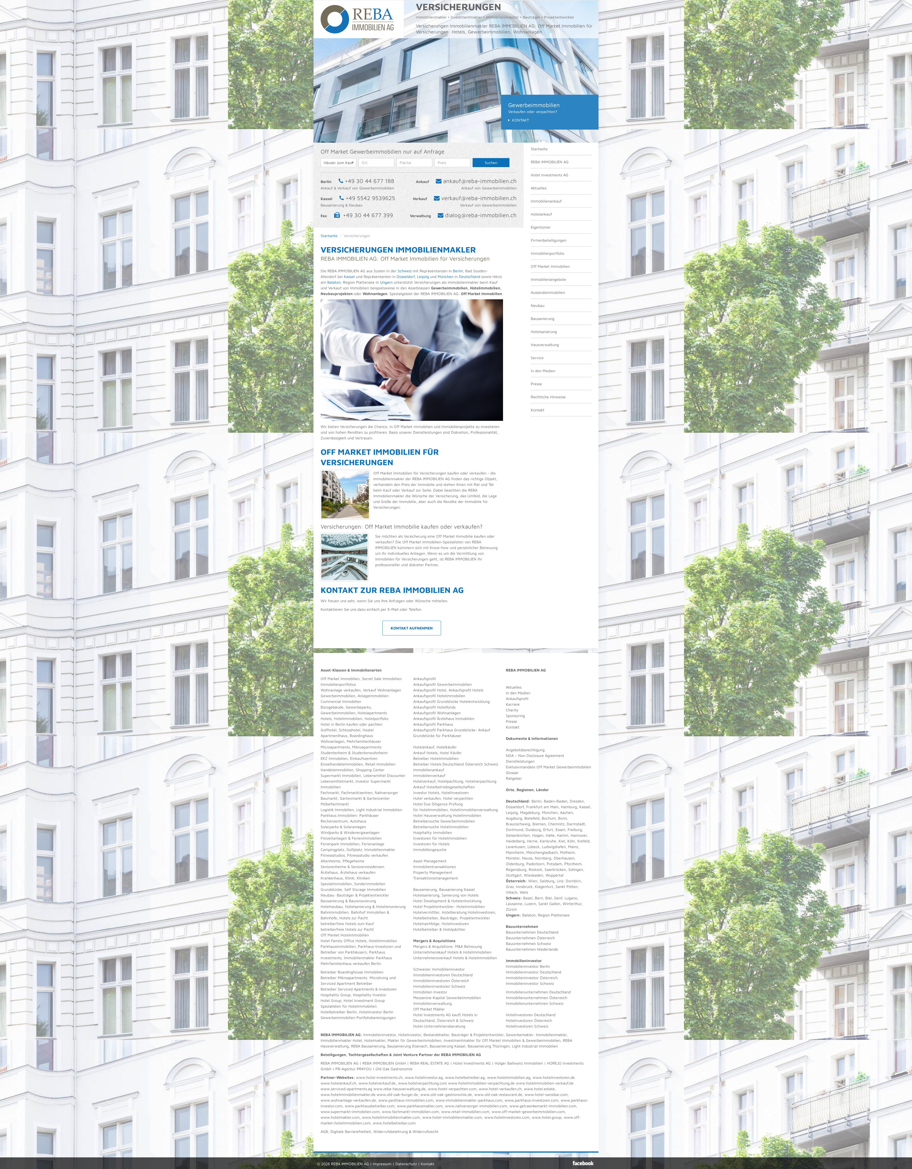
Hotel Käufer (451, 753)
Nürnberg (543, 858)
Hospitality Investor (369, 995)
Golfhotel (329, 730)
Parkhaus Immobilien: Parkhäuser (350, 815)
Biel (548, 898)
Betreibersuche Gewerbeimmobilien (444, 821)
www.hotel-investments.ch (379, 1077)
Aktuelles (538, 188)
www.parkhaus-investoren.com (531, 1100)
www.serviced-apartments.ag (346, 1089)
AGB (324, 1131)
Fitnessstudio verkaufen (367, 855)
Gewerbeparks (358, 707)
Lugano (571, 898)
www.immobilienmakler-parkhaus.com (469, 1100)
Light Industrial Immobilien (379, 810)
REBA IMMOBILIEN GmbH (384, 1063)
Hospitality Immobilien (432, 832)
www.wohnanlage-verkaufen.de (348, 1100)
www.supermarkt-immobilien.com (350, 1111)
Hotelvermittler (426, 912)
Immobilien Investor (430, 992)
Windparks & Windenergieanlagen (350, 832)
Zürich (511, 909)
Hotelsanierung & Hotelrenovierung (375, 906)
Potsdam (554, 864)
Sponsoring (515, 716)
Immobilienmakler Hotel (341, 1040)
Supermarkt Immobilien (341, 775)
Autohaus (358, 821)
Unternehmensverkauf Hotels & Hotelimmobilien (455, 958)
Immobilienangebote (548, 279)
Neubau (537, 305)
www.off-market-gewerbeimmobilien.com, (529, 1111)
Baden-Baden (555, 801)
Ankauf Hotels (425, 753)
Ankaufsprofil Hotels (466, 690)
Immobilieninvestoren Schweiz (439, 986)
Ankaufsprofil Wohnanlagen (437, 713)
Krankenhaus (332, 878)
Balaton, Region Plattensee (546, 915)
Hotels (326, 718)
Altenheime (330, 861)
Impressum (382, 1164)
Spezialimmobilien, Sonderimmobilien (353, 884)
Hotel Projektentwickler (433, 906)
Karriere (513, 704)
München (445, 276)
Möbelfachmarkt (335, 804)
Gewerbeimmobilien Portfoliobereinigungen (358, 1017)
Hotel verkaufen (427, 798)
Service (537, 358)
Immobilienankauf (546, 201)
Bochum (549, 818)
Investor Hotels (426, 792)
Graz (510, 886)
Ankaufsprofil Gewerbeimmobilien (442, 684)
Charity (512, 710)
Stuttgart (514, 875)
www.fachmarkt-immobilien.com (410, 1111)
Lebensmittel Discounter (384, 775)
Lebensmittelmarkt (337, 781)
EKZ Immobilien (334, 758)
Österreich (515, 881)
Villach (511, 892)
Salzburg (547, 881)
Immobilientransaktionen (434, 866)
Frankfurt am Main (542, 807)
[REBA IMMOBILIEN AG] (357, 19)
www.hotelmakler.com (340, 1117)
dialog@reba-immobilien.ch (481, 215)
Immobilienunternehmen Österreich (536, 997)
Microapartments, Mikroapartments (351, 747)
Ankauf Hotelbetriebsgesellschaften (444, 787)
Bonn (562, 818)
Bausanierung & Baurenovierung (348, 901)
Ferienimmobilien (367, 838)
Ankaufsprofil (424, 678)
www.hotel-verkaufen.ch (500, 1089)
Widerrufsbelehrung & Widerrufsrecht (405, 1131)
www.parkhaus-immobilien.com (405, 1100)
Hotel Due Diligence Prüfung (438, 804)
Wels (524, 892)
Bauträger (345, 895)
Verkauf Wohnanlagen (382, 690)
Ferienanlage (373, 844)
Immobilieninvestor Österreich (532, 978)
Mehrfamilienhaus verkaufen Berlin (351, 963)
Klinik (349, 878)
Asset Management (429, 861)
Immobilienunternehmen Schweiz (534, 1003)
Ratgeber (514, 778)
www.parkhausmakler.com (420, 1106)
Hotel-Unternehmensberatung (439, 1026)
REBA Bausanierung (368, 1046)
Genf (558, 898)
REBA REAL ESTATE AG (429, 1063)
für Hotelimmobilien (430, 810)
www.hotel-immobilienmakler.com (452, 1117)
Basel (527, 898)
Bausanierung (542, 318)
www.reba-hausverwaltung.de (399, 1089)
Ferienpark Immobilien (340, 844)
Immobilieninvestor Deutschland (533, 972)
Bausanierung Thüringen (489, 1046)
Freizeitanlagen (334, 838)
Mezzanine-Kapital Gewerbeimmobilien (447, 997)
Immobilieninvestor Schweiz (530, 983)
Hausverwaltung (545, 345)
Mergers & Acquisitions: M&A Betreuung (447, 946)
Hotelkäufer (447, 747)
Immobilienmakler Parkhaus (368, 958)
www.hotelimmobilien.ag (508, 1077)
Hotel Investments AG (549, 175)
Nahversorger (386, 792)
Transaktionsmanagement (435, 878)
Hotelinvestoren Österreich (529, 1020)
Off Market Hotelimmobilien (345, 935)
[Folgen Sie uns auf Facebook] (583, 1163)
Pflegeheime (353, 861)
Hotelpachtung (450, 781)
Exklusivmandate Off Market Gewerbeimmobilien (548, 767)
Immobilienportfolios (338, 684)
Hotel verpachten (458, 798)
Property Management (432, 872)
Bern (539, 898)
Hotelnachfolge (426, 923)
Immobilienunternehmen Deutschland (538, 992)
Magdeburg (530, 812)
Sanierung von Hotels (460, 895)
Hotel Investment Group (364, 1000)
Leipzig (423, 276)
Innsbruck (524, 886)
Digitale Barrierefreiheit (350, 1131)
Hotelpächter (454, 929)
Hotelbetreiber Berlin (339, 1012)
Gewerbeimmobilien (338, 696)
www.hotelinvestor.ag (424, 1077)
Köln (571, 841)
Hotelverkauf (424, 781)
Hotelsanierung (544, 331)
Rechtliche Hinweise (548, 397)
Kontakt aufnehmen (412, 628)
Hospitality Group (336, 995)
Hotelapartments (372, 713)
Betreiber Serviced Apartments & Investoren (359, 989)
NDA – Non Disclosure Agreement (535, 755)
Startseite (539, 149)
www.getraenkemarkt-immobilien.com (542, 1106)
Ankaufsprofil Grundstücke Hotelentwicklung (451, 701)
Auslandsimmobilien (548, 292)
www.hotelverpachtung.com (422, 1083)
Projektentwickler (374, 895)
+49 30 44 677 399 (368, 215)
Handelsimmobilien (337, 770)
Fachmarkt (330, 792)
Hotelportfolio (376, 718)
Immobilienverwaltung (432, 1003)
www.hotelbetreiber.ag (465, 1077)
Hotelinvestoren (455, 792)
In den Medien (543, 371)
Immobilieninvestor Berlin (528, 966)
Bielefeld (531, 818)
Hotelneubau (332, 906)
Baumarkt (329, 798)
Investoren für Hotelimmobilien (440, 838)
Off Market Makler (429, 1009)
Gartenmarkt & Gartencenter (365, 798)
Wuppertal (555, 875)
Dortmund (514, 829)
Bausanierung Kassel (457, 889)
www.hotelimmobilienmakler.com (391, 1117)
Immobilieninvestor (379, 1035)
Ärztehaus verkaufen (357, 872)
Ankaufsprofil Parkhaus (433, 724)
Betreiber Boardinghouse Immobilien (352, 972)
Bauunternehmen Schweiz (528, 943)
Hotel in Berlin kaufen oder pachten (351, 724)
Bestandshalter (436, 1035)
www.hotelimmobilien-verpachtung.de (481, 1083)
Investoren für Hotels (431, 844)
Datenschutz (406, 1164)
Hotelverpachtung (481, 781)
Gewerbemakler (519, 1035)
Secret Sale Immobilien (382, 678)
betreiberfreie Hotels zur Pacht (347, 929)
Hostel (368, 730)
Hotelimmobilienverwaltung (474, 810)
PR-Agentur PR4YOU (353, 1069)
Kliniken (363, 878)
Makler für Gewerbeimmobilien (414, 1040)
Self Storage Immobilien (365, 889)
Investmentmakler (459, 1040)
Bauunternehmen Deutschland (532, 932)
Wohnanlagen (332, 741)
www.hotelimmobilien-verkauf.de (545, 1083)
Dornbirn (573, 881)
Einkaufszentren (363, 758)
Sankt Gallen (549, 903)
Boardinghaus (361, 735)
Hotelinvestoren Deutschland (531, 1015)
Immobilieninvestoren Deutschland (443, 975)
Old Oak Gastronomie (394, 1069)
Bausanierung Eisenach (407, 1046)
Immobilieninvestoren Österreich (441, 980)
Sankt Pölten (567, 886)
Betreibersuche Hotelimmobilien (441, 827)
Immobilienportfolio (547, 253)
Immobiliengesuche (429, 849)
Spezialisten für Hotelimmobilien (349, 1006)
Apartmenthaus (334, 735)
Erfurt (548, 829)
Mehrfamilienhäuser (364, 741)
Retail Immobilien (380, 764)
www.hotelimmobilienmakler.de (348, 1094)
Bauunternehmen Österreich (530, 938)
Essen (560, 829)
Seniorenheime (333, 866)
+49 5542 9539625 (370, 198)
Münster (513, 858)
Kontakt (520, 120)
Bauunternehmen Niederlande (532, 949)
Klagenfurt (544, 886)
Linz (560, 881)
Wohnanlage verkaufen (341, 690)
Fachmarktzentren (356, 792)
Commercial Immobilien (341, 701)
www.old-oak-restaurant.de (498, 1094)
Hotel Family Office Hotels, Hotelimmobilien (359, 941)
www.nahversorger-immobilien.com (476, 1106)
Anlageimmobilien (373, 696)
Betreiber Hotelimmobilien (436, 758)
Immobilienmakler (551, 1035)
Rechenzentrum (334, 821)
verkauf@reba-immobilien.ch (479, 198)
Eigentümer (541, 227)
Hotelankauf (541, 214)
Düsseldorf (406, 276)
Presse (536, 384)
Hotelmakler (374, 1040)
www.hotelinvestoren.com (506, 1117)
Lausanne (514, 903)
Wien (532, 881)
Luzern (530, 903)
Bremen (539, 824)
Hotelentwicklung (466, 901)
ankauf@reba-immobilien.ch (480, 181)
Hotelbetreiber (425, 929)
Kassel (349, 276)
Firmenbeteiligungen (548, 240)
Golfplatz (354, 849)
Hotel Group (331, 1000)
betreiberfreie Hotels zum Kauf (347, 923)
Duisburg (533, 829)
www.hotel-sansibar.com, (547, 1094)
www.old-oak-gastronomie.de (446, 1094)
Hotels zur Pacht (353, 918)
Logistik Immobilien (337, 810)
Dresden (577, 801)
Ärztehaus (329, 872)
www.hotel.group (546, 1117)
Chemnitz (556, 824)
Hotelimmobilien (348, 718)
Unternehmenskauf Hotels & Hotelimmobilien (452, 952)
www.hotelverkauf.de (377, 1083)
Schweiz (404, 271)
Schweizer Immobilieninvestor (439, 969)
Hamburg (569, 807)
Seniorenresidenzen (367, 866)
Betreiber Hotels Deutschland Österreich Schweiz (455, 764)
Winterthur (572, 903)
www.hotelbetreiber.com (394, 1123)
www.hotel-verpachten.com (452, 1089)
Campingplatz (332, 849)
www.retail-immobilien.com (465, 1111)
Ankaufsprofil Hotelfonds (434, 707)
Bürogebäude (332, 707)
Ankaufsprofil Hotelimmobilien (439, 696)
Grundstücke (331, 889)
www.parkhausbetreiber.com (369, 1106)
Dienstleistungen (520, 761)
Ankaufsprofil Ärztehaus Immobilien (443, 718)
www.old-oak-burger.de (397, 1094)
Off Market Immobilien (550, 266)
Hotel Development (429, 901)
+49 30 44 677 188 (369, 181)
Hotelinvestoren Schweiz (527, 1026)
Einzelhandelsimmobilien (342, 764)
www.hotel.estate (539, 1089)
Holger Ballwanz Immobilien (519, 1063)
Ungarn (386, 282)
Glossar (512, 772)
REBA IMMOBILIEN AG (550, 162)
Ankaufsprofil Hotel (429, 690)
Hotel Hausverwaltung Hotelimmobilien (447, 815)
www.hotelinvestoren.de (554, 1077)
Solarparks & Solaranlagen (343, 827)
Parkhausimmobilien (338, 946)
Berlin (458, 271)
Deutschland (469, 276)
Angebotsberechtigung (525, 750)
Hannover (579, 835)
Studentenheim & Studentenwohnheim (354, 753)
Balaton (334, 282)
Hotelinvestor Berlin (376, 1012)
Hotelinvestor (409, 1035)
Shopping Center (370, 770)
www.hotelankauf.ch (338, 1083)
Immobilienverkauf (429, 775)
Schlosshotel (349, 730)
